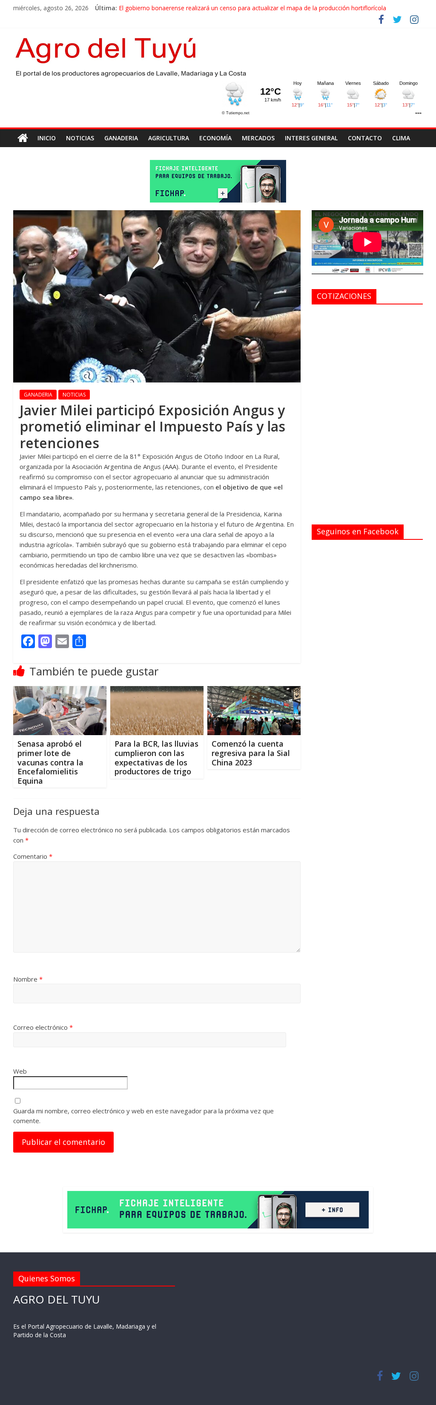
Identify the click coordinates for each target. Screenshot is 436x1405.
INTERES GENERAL (311, 138)
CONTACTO (365, 138)
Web (20, 1071)
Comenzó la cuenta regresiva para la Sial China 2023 (251, 753)
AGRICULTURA (168, 138)
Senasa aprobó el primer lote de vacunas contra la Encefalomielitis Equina (50, 762)
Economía (215, 138)
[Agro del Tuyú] (22, 138)
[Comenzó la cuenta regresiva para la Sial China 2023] (254, 691)
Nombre (28, 979)
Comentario (32, 856)
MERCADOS (258, 138)
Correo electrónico (43, 1027)
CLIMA (401, 138)
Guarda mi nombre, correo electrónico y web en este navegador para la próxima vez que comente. (143, 1116)
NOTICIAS (80, 138)
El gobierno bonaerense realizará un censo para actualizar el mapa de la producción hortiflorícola (252, 8)
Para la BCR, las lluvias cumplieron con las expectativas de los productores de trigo (156, 757)
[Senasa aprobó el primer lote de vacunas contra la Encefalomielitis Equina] (60, 691)
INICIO (46, 138)
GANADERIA (121, 138)
